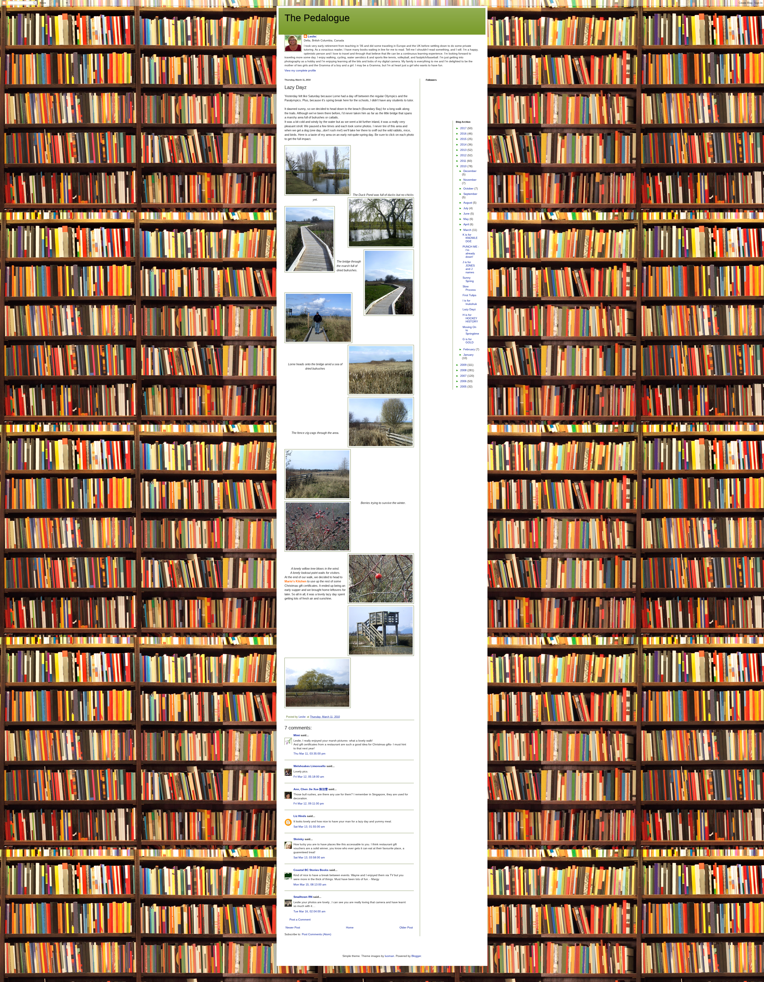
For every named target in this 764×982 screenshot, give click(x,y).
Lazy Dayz (469, 309)
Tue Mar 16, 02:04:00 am (309, 911)
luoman (389, 956)
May (466, 219)
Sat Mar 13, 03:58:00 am (309, 857)
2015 (463, 139)
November (470, 179)
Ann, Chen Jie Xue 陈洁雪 (310, 789)
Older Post (406, 927)
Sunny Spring (468, 279)
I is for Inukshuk (470, 302)
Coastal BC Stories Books (310, 870)
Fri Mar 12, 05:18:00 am (308, 776)
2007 (463, 375)
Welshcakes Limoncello (309, 766)
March (467, 229)
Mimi (296, 735)
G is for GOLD (468, 341)
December (470, 171)
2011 (463, 160)
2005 (463, 386)
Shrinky (298, 839)
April (466, 224)
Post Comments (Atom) (316, 934)
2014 (463, 144)
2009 (463, 364)
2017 (463, 128)
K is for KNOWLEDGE (470, 238)
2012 (463, 155)
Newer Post (293, 927)
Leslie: (312, 36)
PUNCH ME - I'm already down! (471, 251)
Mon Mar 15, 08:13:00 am (309, 884)
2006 (463, 381)
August (468, 202)
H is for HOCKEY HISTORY (470, 318)
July (466, 208)
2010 (463, 166)
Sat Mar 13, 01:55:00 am (309, 826)
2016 (463, 133)
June (466, 213)
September (470, 193)
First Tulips (469, 295)
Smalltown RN (302, 896)
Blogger (416, 956)
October (468, 188)
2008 (463, 370)
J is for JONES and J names (469, 267)
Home (350, 927)
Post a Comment (300, 919)
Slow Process (469, 288)
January (468, 354)
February (469, 349)
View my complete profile (300, 70)
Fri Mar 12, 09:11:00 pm (308, 803)
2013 (463, 149)
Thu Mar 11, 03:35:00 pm (309, 753)
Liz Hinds (299, 816)
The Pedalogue (317, 18)
